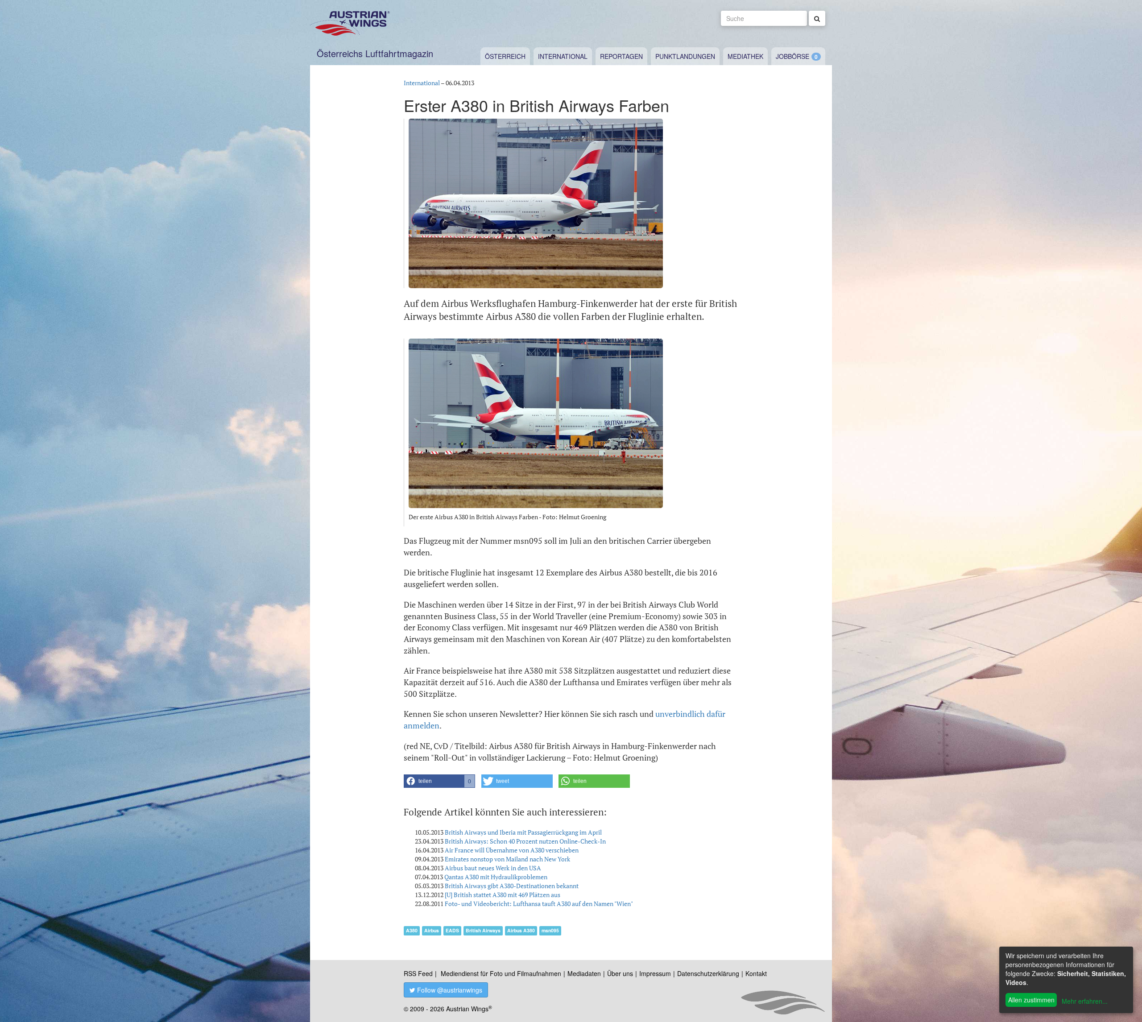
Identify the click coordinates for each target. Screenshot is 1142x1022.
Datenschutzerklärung (708, 973)
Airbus (431, 930)
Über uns (620, 973)
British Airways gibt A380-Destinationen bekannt (512, 885)
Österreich (505, 56)
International (563, 56)
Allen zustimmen (1031, 999)
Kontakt (756, 973)
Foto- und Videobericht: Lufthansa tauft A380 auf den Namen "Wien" (539, 903)
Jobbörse (792, 56)
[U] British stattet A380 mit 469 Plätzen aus (502, 894)
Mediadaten (584, 973)
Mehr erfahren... (1085, 1001)
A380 (412, 930)
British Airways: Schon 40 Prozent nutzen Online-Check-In (525, 841)
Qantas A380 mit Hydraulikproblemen (495, 877)
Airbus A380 (521, 930)
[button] (439, 781)
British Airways (483, 930)
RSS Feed (418, 973)
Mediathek (745, 56)
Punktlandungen (685, 56)
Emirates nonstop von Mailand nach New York (507, 859)
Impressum (655, 973)
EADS (452, 930)
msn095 (550, 930)
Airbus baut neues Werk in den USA (493, 868)
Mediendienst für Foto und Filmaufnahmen (501, 973)
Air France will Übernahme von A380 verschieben (512, 850)
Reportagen (621, 56)
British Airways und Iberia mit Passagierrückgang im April (523, 832)
